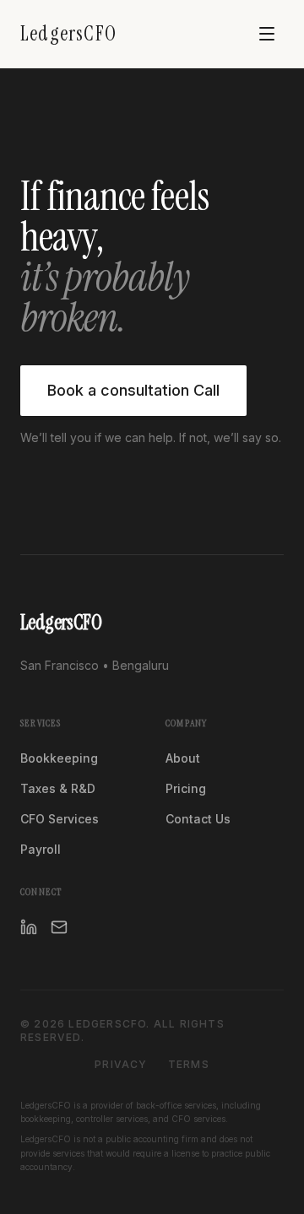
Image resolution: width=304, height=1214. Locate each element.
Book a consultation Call (133, 390)
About (183, 758)
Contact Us (198, 819)
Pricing (186, 788)
